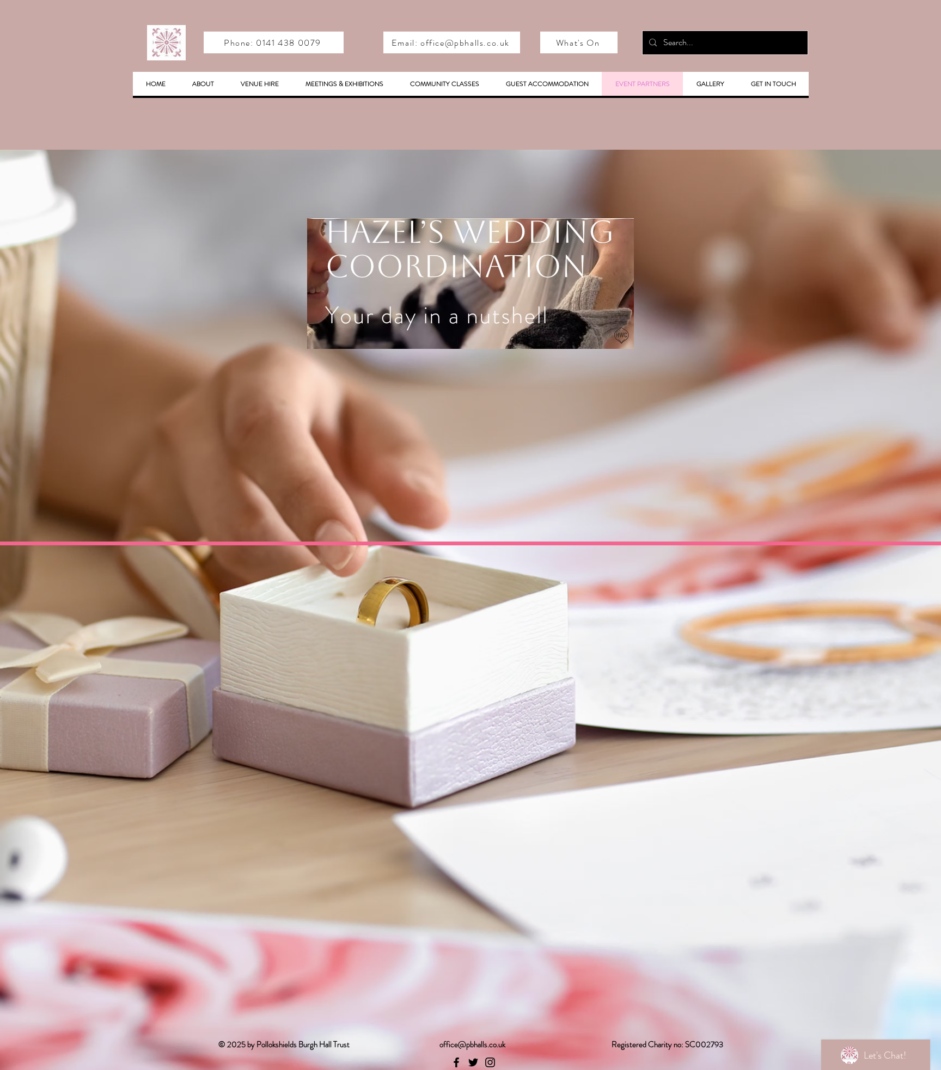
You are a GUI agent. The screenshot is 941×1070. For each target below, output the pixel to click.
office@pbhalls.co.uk (472, 1044)
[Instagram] (490, 1062)
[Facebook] (456, 1062)
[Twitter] (473, 1062)
